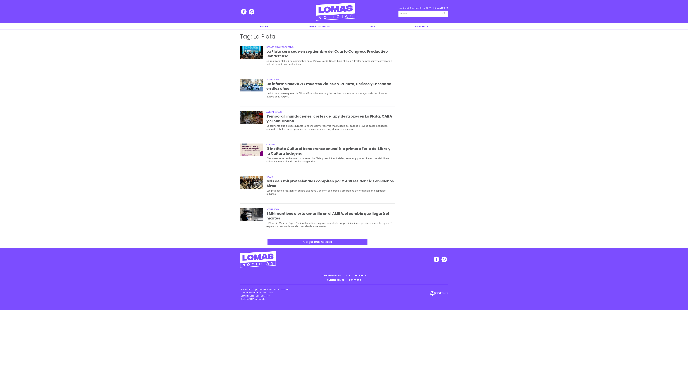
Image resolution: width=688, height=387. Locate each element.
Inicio (264, 26)
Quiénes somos (335, 279)
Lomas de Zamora (319, 26)
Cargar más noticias (317, 242)
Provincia (421, 26)
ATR (372, 26)
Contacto (355, 279)
